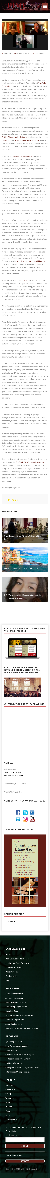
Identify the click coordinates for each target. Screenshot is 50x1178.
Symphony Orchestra (14, 1041)
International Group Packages (17, 1072)
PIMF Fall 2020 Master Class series (30, 462)
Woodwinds (10, 1098)
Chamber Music (11, 1011)
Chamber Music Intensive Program (19, 1054)
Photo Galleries (12, 972)
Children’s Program (13, 1063)
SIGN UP (24, 1146)
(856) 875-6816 (20, 783)
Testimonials (11, 976)
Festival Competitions (14, 1019)
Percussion (10, 1106)
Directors (9, 1085)
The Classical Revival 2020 (22, 156)
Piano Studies (11, 1050)
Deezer (5, 140)
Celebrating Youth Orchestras (17, 963)
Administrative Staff (13, 967)
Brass (7, 1102)
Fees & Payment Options (15, 1002)
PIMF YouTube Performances (17, 959)
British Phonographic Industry (14, 137)
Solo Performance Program (17, 1046)
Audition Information (14, 998)
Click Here (19, 792)
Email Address (11, 1135)
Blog (7, 980)
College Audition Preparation (17, 1059)
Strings (8, 1093)
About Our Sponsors (13, 1024)
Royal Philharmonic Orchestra (27, 140)
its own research (22, 280)
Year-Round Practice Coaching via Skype (21, 1028)
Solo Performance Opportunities (19, 1015)
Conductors (10, 1089)
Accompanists (11, 1119)
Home (8, 954)
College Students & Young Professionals (22, 1067)
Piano (7, 1111)
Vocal (7, 1115)
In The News (40, 53)
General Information (14, 993)
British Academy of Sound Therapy (31, 261)
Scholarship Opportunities (16, 1006)
